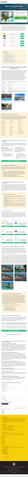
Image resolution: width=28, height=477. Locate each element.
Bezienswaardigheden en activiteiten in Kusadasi (10, 59)
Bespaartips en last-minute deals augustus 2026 (10, 57)
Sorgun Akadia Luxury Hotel (19, 101)
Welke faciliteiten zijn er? (7, 54)
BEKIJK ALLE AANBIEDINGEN (14, 330)
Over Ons (12, 468)
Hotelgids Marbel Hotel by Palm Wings (8, 53)
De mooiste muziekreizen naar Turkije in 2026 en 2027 (8, 429)
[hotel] (7, 16)
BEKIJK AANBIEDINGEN (7, 226)
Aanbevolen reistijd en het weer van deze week (9, 60)
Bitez (20, 268)
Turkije (9, 8)
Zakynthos (13, 253)
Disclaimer (14, 468)
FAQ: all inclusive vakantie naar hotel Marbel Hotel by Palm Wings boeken (13, 61)
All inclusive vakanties (5, 8)
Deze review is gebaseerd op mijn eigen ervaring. (7, 402)
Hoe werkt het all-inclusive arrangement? (9, 55)
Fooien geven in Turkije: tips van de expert (7, 428)
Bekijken (22, 34)
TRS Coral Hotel (21, 217)
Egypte (3, 440)
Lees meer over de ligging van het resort (9, 58)
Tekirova (7, 268)
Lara (7, 285)
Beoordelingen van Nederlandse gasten (9, 62)
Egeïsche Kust (13, 8)
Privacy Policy (18, 468)
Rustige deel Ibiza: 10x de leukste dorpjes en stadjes (8, 430)
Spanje (3, 437)
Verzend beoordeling (5, 403)
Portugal (3, 438)
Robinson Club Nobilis (4, 110)
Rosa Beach (16, 217)
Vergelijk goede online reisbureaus (8, 58)
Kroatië (3, 443)
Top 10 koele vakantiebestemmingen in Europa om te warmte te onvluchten (11, 426)
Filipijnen (4, 169)
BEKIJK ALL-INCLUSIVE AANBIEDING (14, 161)
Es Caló (16, 253)
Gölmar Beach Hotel (4, 101)
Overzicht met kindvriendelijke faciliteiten (9, 56)
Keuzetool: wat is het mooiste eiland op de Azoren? (8, 425)
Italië (2, 439)
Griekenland (3, 441)
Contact (9, 468)
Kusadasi (16, 8)
